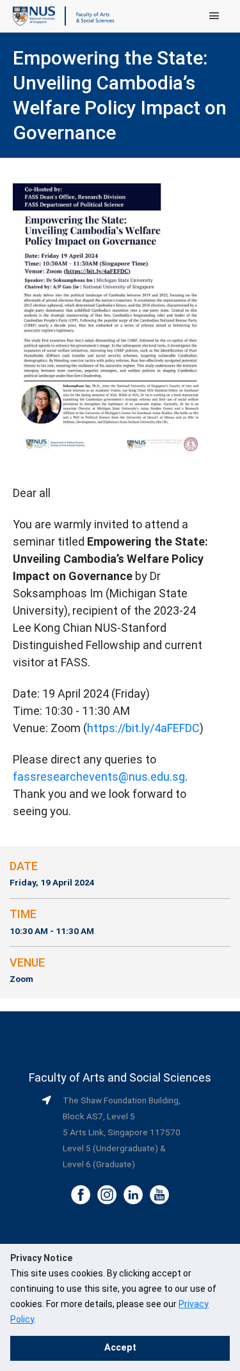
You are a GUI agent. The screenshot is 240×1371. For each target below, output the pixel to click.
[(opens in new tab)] (110, 320)
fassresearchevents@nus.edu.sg (99, 776)
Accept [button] (120, 1347)
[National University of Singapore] (34, 15)
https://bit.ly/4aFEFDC (143, 728)
